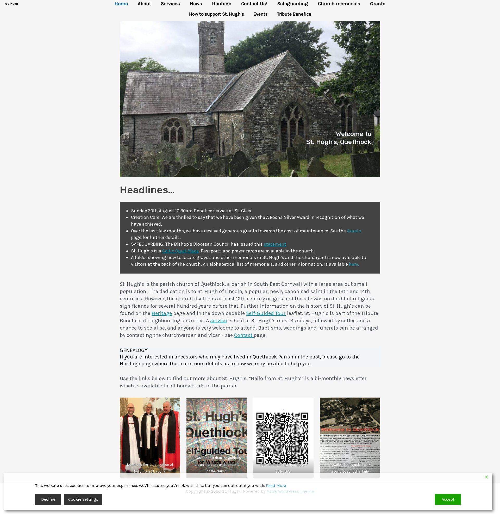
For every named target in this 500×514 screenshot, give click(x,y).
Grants (377, 3)
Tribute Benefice (294, 14)
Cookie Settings (83, 499)
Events (260, 14)
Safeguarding (292, 3)
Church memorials (339, 3)
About (144, 3)
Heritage (221, 3)
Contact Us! (254, 3)
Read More (276, 485)
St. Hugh (11, 3)
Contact (244, 335)
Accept (448, 499)
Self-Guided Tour (266, 313)
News (196, 3)
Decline (48, 499)
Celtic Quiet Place (180, 251)
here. (354, 264)
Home (121, 3)
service (218, 321)
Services (170, 3)
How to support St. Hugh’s (216, 14)
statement (275, 244)
